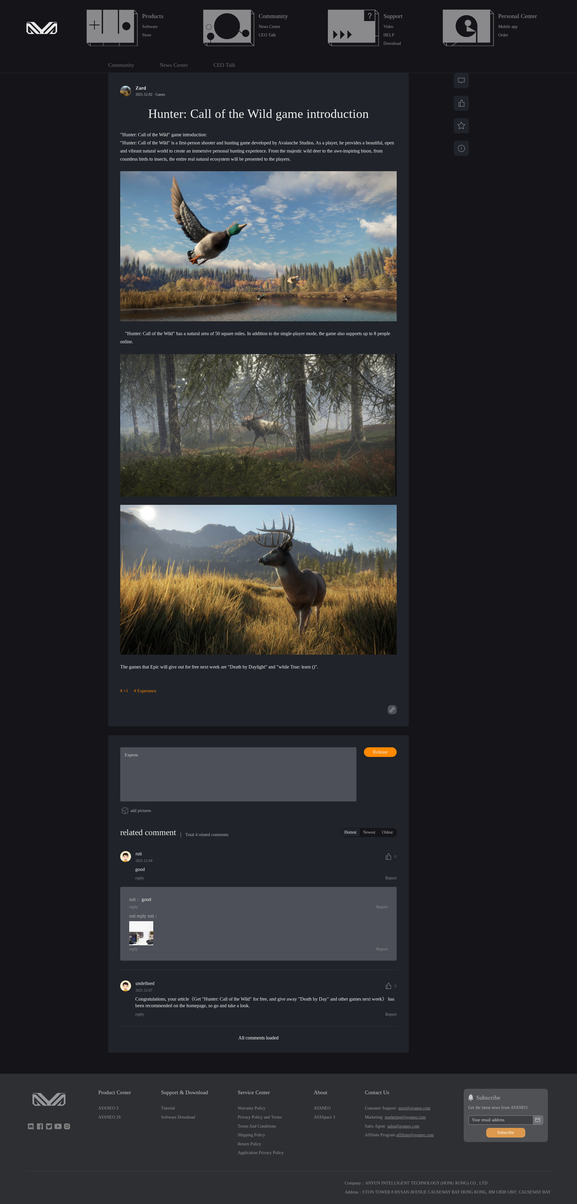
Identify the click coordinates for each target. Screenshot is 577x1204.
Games (160, 94)
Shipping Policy (251, 1135)
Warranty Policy (251, 1108)
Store (146, 35)
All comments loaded (258, 1037)
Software (149, 26)
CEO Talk (267, 35)
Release (380, 752)
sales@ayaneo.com (403, 1126)
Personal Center (517, 16)
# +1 (124, 691)
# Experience (145, 691)
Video (388, 26)
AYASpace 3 (324, 1117)
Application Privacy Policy (261, 1152)
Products (152, 16)
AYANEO (322, 1108)
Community (273, 16)
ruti (132, 899)
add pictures (140, 810)
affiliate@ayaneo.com (415, 1135)
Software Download (178, 1117)
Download (392, 43)
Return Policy (249, 1144)
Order (503, 35)
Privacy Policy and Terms (260, 1117)
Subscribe (505, 1132)
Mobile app (507, 26)
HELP (388, 35)
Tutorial (168, 1108)
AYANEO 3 (108, 1108)
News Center (269, 26)
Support (393, 16)
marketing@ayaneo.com (405, 1117)
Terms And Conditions (257, 1126)
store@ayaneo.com (414, 1108)
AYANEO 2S (109, 1117)
